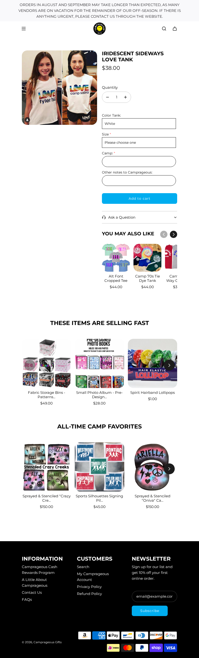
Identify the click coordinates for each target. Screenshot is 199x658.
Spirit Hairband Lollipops (152, 392)
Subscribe (149, 611)
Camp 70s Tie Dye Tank (147, 278)
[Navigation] (23, 28)
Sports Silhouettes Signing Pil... (99, 498)
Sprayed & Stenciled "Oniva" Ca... (152, 498)
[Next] (173, 234)
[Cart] (174, 28)
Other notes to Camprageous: (127, 172)
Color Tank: (111, 115)
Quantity (110, 87)
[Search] (164, 28)
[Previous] (163, 234)
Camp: (107, 153)
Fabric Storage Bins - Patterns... (46, 394)
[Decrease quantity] (107, 97)
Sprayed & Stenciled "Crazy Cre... (47, 498)
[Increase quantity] (125, 97)
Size (105, 134)
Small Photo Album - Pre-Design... (99, 394)
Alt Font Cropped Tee (115, 278)
